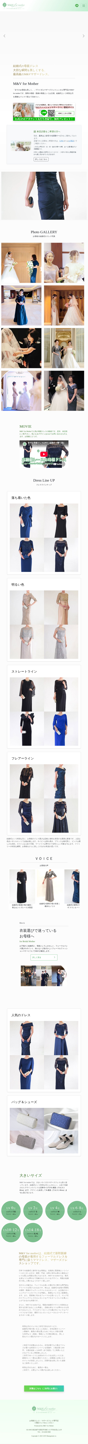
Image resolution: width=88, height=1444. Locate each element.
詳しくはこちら (41, 159)
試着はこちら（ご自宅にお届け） (44, 1388)
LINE (61, 141)
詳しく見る (36, 957)
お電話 (71, 141)
